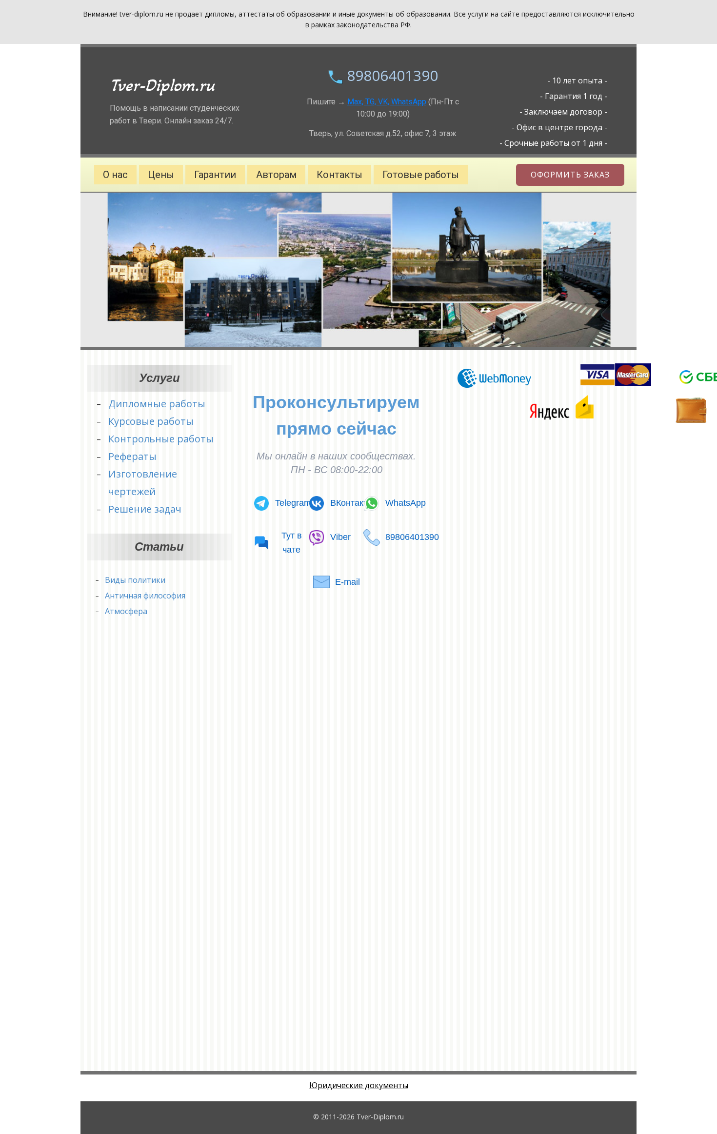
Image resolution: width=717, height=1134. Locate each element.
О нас (115, 174)
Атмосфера (126, 611)
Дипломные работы (156, 403)
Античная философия (145, 595)
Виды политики (135, 580)
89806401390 (392, 75)
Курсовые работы (151, 421)
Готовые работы (420, 174)
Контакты (339, 174)
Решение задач (144, 509)
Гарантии (215, 174)
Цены (161, 174)
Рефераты (132, 456)
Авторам (276, 174)
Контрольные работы (161, 438)
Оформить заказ (570, 174)
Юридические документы (358, 1085)
